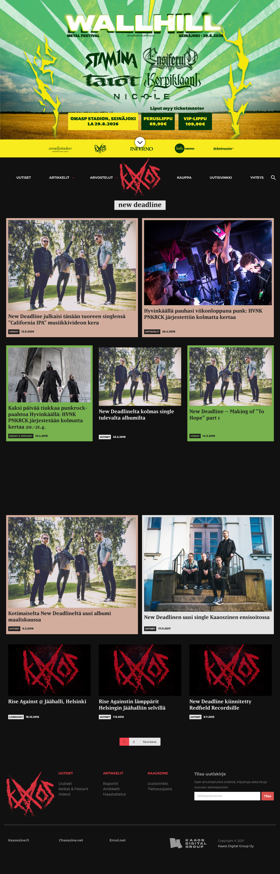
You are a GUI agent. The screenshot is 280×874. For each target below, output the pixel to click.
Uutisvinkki (158, 784)
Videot (64, 794)
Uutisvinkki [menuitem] (221, 178)
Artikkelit (111, 789)
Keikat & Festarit (73, 789)
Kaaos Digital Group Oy (236, 846)
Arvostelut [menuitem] (101, 178)
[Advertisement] (140, 478)
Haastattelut (114, 794)
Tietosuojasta (160, 789)
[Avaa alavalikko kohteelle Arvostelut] (117, 178)
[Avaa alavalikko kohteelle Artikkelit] (73, 178)
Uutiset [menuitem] (23, 178)
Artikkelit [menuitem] (59, 178)
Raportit (110, 784)
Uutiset (65, 784)
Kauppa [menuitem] (184, 178)
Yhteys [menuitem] (257, 178)
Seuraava (149, 742)
